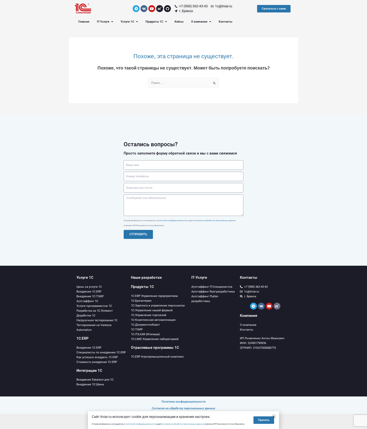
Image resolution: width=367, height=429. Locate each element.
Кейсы (179, 21)
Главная (83, 21)
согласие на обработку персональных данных (215, 220)
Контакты (225, 21)
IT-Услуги (103, 21)
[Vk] (143, 8)
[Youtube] (151, 8)
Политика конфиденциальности (184, 401)
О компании (199, 21)
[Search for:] (183, 83)
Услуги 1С (127, 21)
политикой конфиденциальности (172, 220)
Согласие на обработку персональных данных (183, 408)
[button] (273, 416)
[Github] (167, 8)
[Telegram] (136, 8)
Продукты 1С (154, 21)
